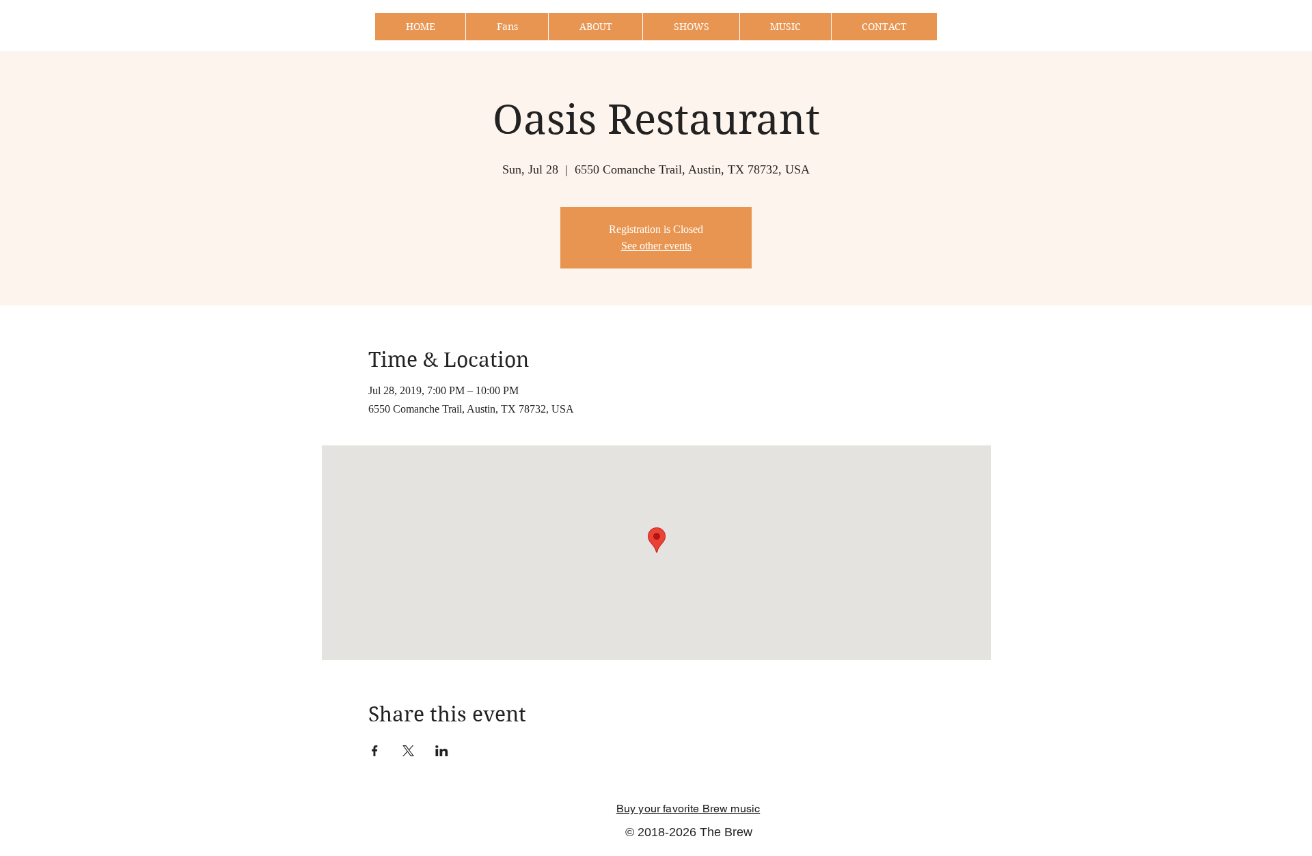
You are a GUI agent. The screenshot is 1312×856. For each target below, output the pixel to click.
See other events (656, 245)
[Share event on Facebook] (374, 750)
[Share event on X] (408, 750)
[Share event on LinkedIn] (441, 750)
